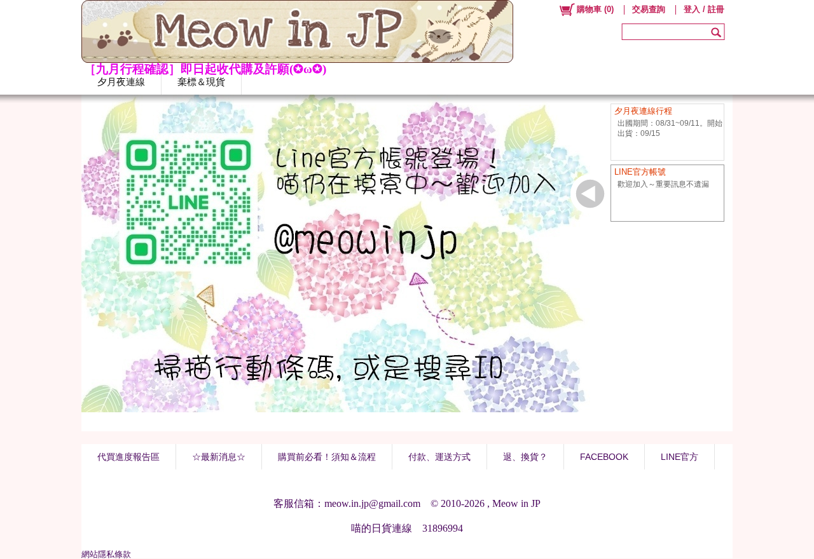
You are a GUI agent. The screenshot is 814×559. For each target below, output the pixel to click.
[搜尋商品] (717, 31)
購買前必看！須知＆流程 (327, 457)
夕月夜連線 (121, 81)
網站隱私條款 (106, 554)
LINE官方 (679, 457)
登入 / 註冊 (704, 9)
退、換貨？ (525, 457)
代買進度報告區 (128, 457)
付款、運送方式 (439, 457)
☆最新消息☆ (218, 457)
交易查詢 (648, 9)
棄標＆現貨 (201, 81)
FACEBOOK (604, 457)
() (595, 9)
